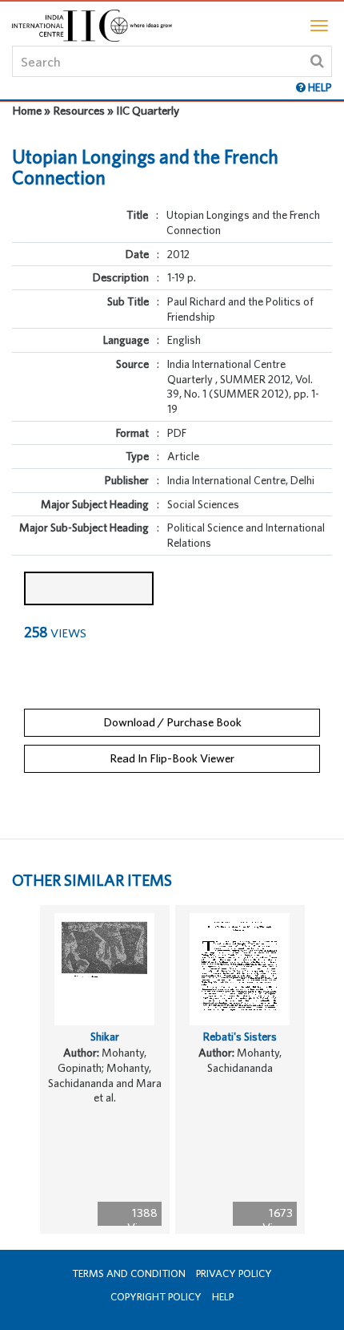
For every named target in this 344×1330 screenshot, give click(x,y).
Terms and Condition (129, 1273)
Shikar (104, 1036)
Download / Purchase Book (172, 722)
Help (223, 1297)
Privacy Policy (234, 1273)
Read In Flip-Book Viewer (172, 758)
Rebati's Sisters (240, 1036)
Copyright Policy (156, 1297)
